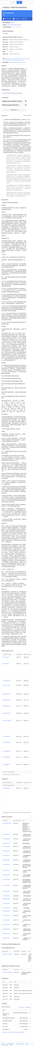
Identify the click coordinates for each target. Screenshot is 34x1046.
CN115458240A (6, 742)
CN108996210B (6, 899)
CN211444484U (6, 895)
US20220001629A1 (7, 823)
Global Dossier (18, 62)
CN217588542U (6, 736)
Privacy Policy (5, 1045)
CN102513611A (6, 843)
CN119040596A (6, 920)
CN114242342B (6, 838)
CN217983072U (6, 875)
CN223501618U (6, 938)
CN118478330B (6, 860)
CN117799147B (6, 908)
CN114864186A (6, 713)
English (12, 22)
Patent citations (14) (9, 58)
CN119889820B (6, 788)
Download (22, 1007)
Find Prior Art (18, 18)
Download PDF (8, 18)
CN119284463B (6, 911)
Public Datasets (19, 1043)
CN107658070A (6, 680)
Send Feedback (10, 1043)
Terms (26, 1043)
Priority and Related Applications (15, 60)
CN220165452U (6, 933)
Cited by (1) (17, 58)
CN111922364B (6, 885)
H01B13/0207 (7, 93)
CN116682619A (6, 834)
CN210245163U (6, 694)
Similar (25, 18)
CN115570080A (6, 879)
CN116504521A (6, 851)
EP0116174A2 (6, 657)
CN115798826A (6, 751)
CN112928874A (6, 864)
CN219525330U (6, 855)
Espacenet (11, 62)
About (3, 1043)
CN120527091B (6, 891)
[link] (12, 93)
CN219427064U (6, 915)
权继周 (19, 24)
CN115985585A (6, 757)
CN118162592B (6, 846)
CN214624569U (6, 700)
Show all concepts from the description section (13, 1032)
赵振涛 (12, 24)
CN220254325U (6, 929)
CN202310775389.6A (7, 954)
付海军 (8, 24)
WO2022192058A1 (7, 720)
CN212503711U (6, 870)
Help (11, 1045)
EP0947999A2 (6, 663)
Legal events (23, 58)
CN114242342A (6, 706)
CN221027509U (6, 924)
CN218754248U (6, 903)
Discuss (24, 62)
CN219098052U (6, 764)
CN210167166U (6, 685)
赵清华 (15, 24)
